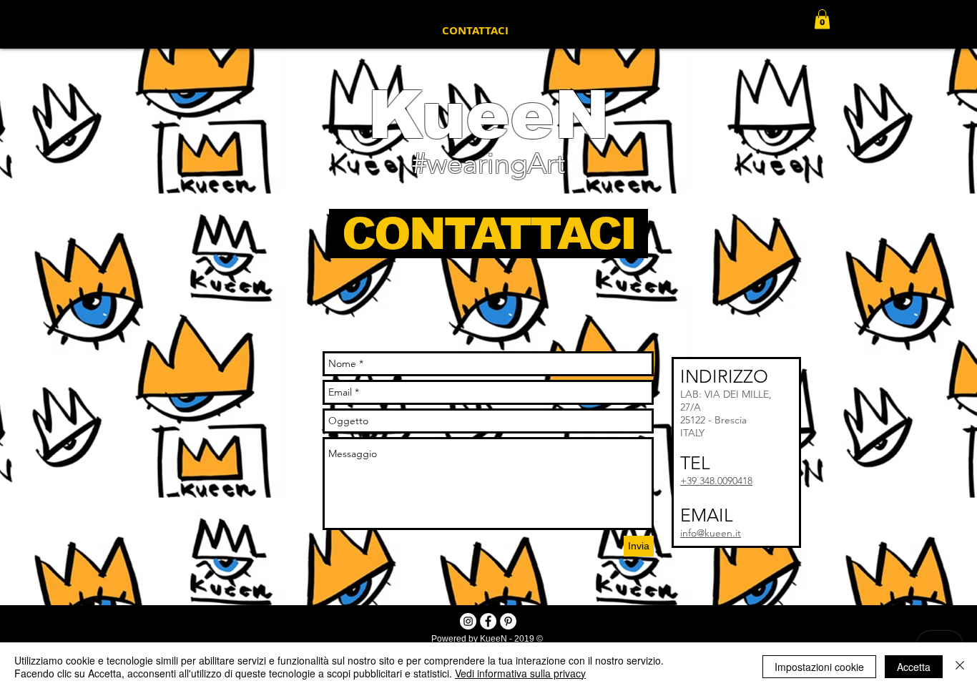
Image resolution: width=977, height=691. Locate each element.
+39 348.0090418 (716, 480)
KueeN (488, 115)
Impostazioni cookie (819, 667)
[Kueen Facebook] (488, 621)
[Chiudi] (959, 667)
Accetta (914, 667)
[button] (822, 19)
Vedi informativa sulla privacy (520, 673)
